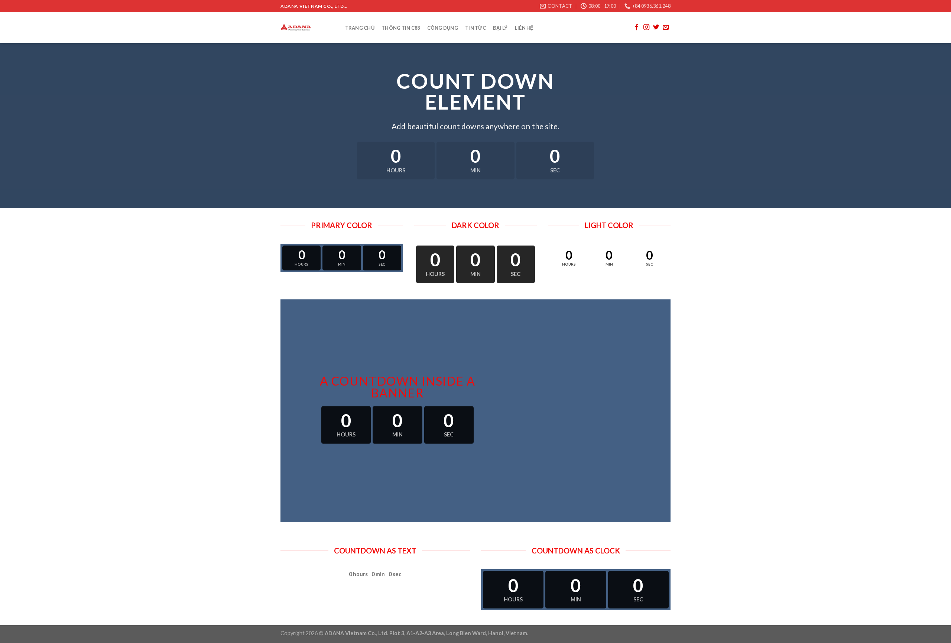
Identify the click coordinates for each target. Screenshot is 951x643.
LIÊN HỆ (524, 28)
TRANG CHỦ (359, 28)
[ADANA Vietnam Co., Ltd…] (305, 27)
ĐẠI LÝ (500, 28)
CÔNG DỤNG (442, 28)
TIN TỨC (475, 28)
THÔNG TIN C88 (401, 28)
